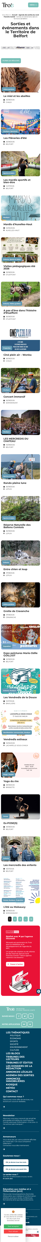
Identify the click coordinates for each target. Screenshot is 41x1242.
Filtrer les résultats (10, 61)
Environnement (19, 1047)
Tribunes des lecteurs (15, 1058)
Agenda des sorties (20, 1075)
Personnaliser (13, 1236)
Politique (15, 1035)
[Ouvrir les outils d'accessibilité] (39, 991)
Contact (12, 1091)
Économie (15, 1038)
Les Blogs (13, 1053)
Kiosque (12, 1084)
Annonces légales (19, 1072)
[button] (38, 1232)
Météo (10, 1088)
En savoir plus (8, 1178)
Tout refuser (13, 1231)
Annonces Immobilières (15, 1080)
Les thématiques (17, 1032)
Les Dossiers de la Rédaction (19, 1067)
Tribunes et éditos (19, 1062)
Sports (14, 1041)
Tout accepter (13, 1226)
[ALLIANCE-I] (20, 52)
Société (14, 1044)
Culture (14, 1050)
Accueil (14, 15)
